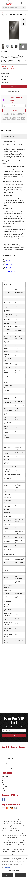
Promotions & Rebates (8, 759)
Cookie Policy (8, 867)
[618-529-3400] (21, 3)
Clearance (4, 755)
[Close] (26, 858)
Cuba (3, 784)
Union (3, 790)
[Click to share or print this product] (23, 20)
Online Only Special (7, 757)
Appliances (3, 12)
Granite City (5, 782)
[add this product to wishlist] (23, 24)
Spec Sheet (9, 264)
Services (4, 761)
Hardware (4, 753)
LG (8, 72)
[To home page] (9, 2)
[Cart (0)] (25, 3)
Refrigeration (10, 12)
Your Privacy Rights (14, 870)
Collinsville (4, 786)
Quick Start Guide (11, 271)
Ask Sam (14, 110)
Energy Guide (9, 268)
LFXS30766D (8, 73)
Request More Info (15, 91)
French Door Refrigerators (21, 12)
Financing (4, 763)
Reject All (7, 875)
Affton (3, 780)
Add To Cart (14, 86)
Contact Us (5, 767)
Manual (8, 260)
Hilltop (3, 788)
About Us (4, 765)
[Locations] (17, 3)
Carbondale (5, 776)
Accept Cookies (20, 875)
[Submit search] (24, 7)
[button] (2, 3)
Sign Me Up (14, 735)
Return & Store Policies (8, 769)
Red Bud (4, 778)
